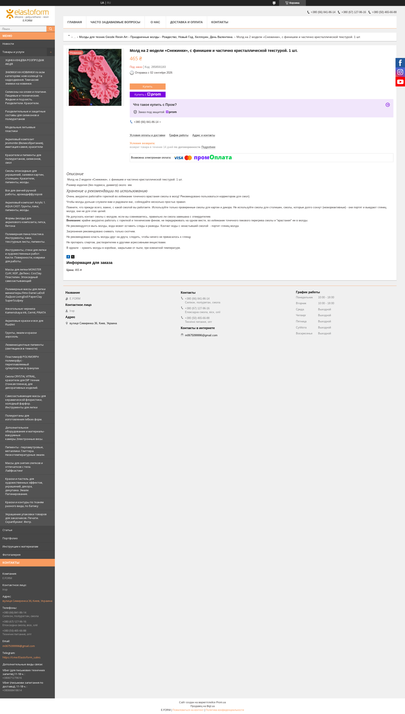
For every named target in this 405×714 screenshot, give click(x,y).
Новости (8, 44)
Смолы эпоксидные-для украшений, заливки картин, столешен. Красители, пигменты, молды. (24, 176)
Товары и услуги (13, 52)
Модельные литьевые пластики (20, 129)
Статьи (7, 530)
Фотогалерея (11, 555)
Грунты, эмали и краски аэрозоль (21, 334)
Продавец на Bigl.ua (202, 706)
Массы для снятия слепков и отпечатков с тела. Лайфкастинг (24, 466)
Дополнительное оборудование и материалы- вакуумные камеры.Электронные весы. (25, 433)
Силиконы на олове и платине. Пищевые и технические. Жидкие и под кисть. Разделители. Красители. (26, 97)
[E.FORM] (27, 14)
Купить (148, 86)
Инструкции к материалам (20, 546)
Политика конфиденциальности (225, 710)
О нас (155, 22)
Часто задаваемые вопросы (115, 22)
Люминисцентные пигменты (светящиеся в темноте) (24, 346)
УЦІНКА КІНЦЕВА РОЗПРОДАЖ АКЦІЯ (24, 62)
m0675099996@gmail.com (19, 646)
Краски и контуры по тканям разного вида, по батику (24, 504)
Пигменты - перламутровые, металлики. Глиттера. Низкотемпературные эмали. (25, 451)
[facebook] (68, 257)
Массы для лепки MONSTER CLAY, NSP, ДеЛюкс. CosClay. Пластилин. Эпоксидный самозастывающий (23, 275)
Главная (75, 22)
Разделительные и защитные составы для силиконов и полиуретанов (25, 115)
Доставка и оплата (186, 22)
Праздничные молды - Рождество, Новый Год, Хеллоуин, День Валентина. (181, 37)
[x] (72, 257)
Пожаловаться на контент (188, 710)
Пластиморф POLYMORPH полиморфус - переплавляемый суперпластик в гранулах (22, 362)
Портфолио (10, 538)
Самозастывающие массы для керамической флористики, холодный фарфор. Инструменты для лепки (25, 401)
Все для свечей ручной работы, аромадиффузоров (23, 192)
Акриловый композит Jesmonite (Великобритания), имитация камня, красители (24, 143)
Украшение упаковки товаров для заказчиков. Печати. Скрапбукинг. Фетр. (26, 518)
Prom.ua (221, 702)
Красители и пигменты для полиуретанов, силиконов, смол (23, 158)
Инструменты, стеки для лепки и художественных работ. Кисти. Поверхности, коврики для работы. (25, 255)
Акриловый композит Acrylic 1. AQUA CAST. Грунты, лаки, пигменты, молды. (25, 206)
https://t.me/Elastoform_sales (21, 657)
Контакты (219, 22)
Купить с (140, 94)
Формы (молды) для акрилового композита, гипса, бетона (25, 222)
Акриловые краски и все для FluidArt (24, 322)
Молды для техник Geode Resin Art (103, 37)
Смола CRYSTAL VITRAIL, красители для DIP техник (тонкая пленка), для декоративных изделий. (22, 382)
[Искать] (50, 29)
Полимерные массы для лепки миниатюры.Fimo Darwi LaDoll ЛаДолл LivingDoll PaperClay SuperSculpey (25, 294)
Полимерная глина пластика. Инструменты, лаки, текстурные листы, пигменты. (25, 237)
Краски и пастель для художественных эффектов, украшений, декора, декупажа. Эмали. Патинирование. (24, 486)
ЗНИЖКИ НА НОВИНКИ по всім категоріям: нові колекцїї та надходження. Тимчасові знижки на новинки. (25, 77)
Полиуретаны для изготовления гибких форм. (23, 417)
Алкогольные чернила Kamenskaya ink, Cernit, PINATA (25, 310)
